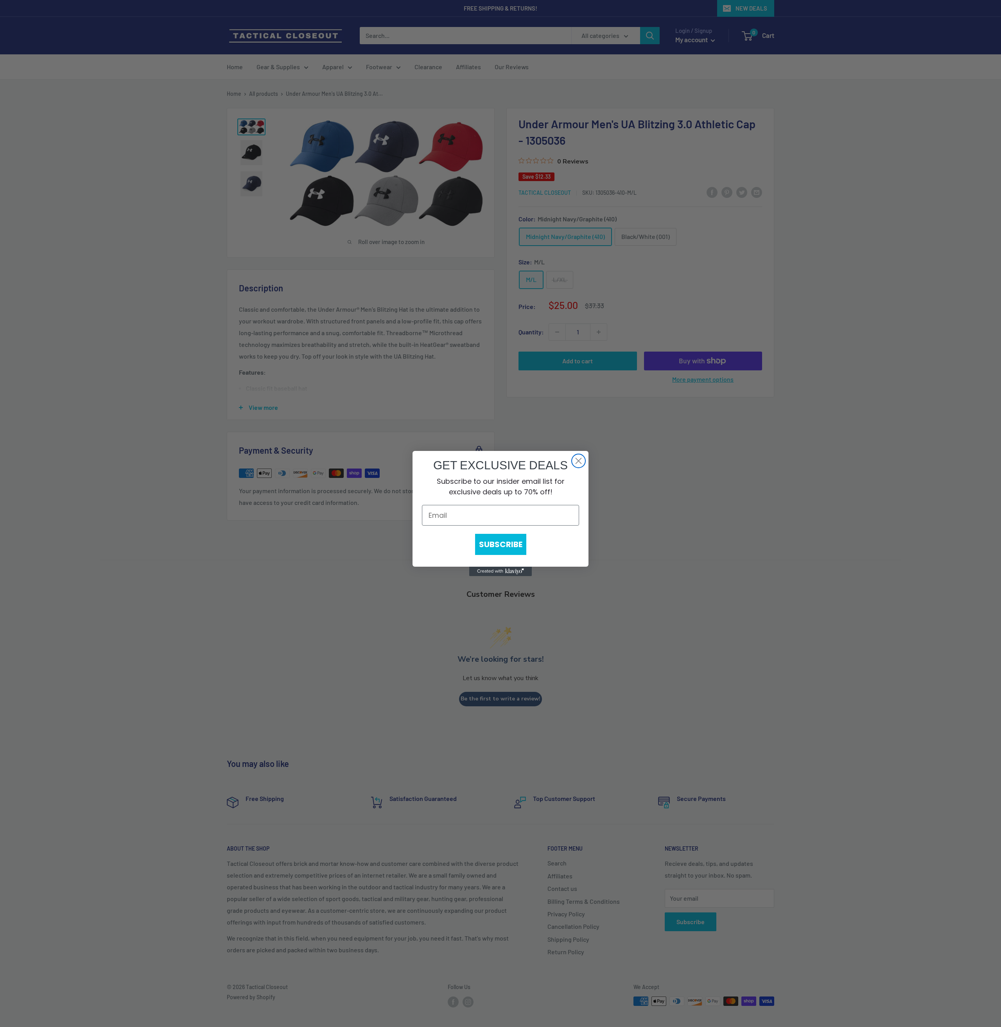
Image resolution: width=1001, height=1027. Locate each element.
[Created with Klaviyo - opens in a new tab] (500, 571)
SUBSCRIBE (500, 544)
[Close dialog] (578, 461)
